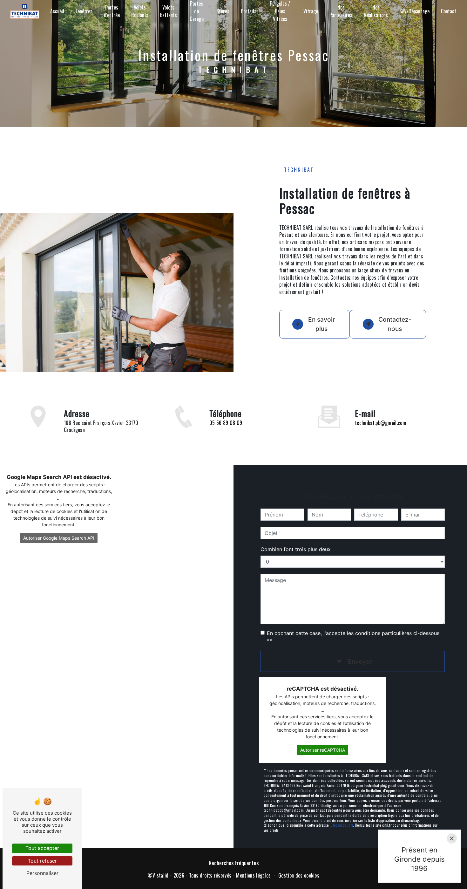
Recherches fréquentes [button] (234, 862)
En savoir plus (321, 324)
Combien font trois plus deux (296, 549)
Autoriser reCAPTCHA (322, 750)
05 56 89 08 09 (225, 423)
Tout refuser (42, 861)
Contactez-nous (394, 324)
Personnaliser (42, 873)
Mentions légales (253, 875)
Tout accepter (42, 848)
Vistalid (160, 875)
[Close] (452, 838)
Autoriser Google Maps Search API (58, 538)
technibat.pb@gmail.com (380, 423)
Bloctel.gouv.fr (342, 825)
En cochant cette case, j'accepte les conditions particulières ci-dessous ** (353, 637)
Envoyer (360, 661)
